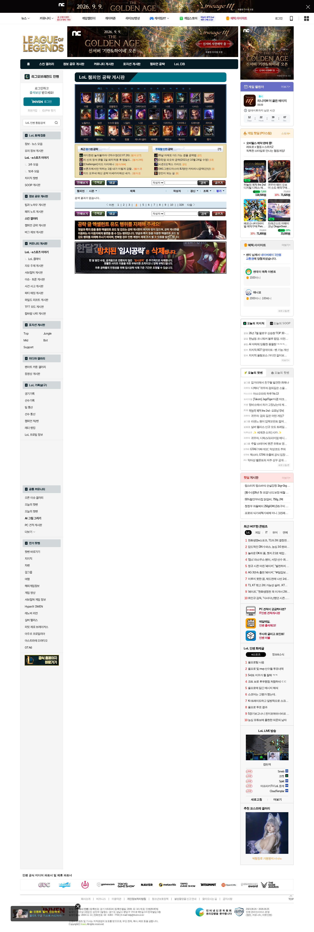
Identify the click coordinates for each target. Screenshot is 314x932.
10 (171, 204)
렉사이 (181, 139)
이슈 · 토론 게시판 (35, 279)
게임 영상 (30, 592)
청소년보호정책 (160, 898)
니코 (140, 123)
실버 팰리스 (31, 620)
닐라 (154, 123)
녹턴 (99, 123)
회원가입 (32, 110)
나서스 (195, 106)
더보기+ (285, 86)
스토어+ (285, 133)
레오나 (168, 139)
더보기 (277, 799)
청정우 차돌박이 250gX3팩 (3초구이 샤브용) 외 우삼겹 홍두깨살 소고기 (267, 506)
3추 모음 (33, 164)
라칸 (86, 139)
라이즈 (209, 123)
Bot (45, 340)
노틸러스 (86, 123)
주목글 (98, 182)
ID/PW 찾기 (49, 110)
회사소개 (85, 898)
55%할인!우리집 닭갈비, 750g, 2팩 (264, 499)
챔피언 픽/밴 (32, 421)
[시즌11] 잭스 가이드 (170, 164)
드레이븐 (195, 123)
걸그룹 (28, 572)
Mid (25, 340)
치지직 (28, 558)
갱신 (192, 190)
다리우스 (168, 123)
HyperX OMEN (34, 606)
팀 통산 (29, 407)
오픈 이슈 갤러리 (34, 497)
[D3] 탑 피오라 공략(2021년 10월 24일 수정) (183, 159)
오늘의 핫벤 (31, 504)
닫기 (78, 906)
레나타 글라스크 (142, 139)
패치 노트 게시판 (34, 211)
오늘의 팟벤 (31, 511)
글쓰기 (219, 182)
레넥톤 (154, 139)
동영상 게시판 (32, 374)
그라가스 (127, 106)
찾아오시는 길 (209, 898)
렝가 (209, 139)
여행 (27, 579)
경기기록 (30, 393)
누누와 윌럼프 (114, 123)
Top (25, 333)
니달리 (127, 123)
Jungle (47, 333)
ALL (100, 88)
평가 (219, 190)
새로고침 (282, 311)
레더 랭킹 (30, 428)
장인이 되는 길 (166, 173)
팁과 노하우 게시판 (35, 205)
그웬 (154, 106)
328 (181, 204)
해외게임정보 (32, 586)
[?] (219, 149)
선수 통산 (30, 414)
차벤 (27, 565)
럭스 (113, 139)
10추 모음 (33, 171)
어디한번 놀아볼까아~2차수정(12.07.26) (106, 155)
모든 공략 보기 (82, 182)
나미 (181, 106)
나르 (168, 106)
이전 (111, 204)
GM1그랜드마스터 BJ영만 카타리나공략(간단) (184, 168)
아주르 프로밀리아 (35, 634)
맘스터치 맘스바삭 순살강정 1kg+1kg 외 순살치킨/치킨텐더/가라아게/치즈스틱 (267, 485)
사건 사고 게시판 (34, 286)
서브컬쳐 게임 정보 (35, 599)
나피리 (209, 106)
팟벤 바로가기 (32, 551)
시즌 (91, 190)
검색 (56, 122)
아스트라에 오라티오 (36, 640)
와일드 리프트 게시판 (36, 300)
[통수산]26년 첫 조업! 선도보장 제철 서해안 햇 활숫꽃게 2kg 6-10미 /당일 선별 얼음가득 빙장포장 (267, 492)
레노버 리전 (31, 613)
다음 (189, 204)
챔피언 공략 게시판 (35, 225)
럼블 (127, 139)
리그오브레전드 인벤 (45, 77)
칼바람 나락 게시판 (35, 313)
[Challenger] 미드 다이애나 (98, 164)
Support (28, 347)
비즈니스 (101, 898)
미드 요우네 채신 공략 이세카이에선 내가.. (107, 173)
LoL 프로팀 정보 (34, 434)
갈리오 (99, 106)
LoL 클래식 (34, 259)
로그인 (278, 18)
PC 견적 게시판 (33, 525)
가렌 (86, 106)
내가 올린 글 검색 (112, 182)
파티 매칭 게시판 (34, 293)
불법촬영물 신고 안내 (185, 898)
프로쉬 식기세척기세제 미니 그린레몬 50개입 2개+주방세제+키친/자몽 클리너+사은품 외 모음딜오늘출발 (267, 513)
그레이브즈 (140, 106)
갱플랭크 (113, 106)
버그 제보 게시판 (34, 232)
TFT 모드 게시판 (34, 306)
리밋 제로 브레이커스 (36, 627)
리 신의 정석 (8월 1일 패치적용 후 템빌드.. (107, 159)
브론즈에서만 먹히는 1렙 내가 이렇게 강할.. (108, 168)
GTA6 (28, 647)
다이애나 (181, 123)
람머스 (99, 139)
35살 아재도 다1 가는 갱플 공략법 (177, 155)
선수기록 (30, 400)
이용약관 (116, 898)
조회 (205, 190)
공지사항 (227, 898)
